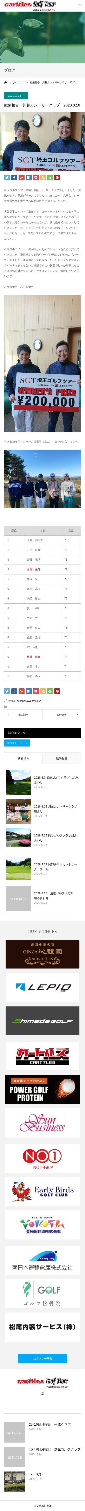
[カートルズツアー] (30, 5)
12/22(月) (35, 1474)
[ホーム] (5, 82)
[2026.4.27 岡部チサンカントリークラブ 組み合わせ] (18, 869)
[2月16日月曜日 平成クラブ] (14, 1432)
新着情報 (23, 758)
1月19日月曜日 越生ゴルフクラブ (55, 1449)
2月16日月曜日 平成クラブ (50, 1424)
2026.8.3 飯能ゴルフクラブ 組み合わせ (56, 780)
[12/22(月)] (14, 1482)
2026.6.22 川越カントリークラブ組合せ (55, 809)
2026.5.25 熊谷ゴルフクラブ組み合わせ (55, 838)
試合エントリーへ (17, 743)
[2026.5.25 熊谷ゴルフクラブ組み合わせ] (18, 840)
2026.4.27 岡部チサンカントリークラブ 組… (55, 867)
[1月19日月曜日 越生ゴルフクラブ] (14, 1457)
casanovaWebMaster (29, 701)
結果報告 (61, 758)
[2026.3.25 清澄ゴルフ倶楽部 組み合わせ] (18, 898)
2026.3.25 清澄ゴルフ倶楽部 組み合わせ (55, 896)
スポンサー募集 (42, 1358)
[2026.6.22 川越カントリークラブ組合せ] (18, 811)
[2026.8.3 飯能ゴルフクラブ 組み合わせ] (18, 782)
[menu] (79, 6)
